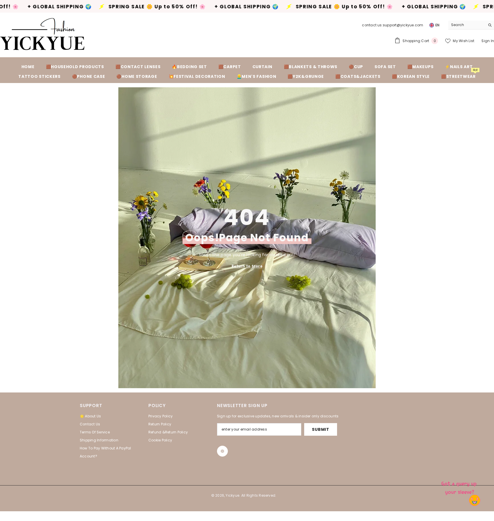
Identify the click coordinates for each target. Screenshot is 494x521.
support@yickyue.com (403, 25)
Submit (320, 429)
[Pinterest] (222, 451)
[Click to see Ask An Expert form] (459, 486)
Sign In (487, 40)
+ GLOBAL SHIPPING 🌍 (203, 6)
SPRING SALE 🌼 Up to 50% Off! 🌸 (113, 6)
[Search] (471, 25)
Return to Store (247, 265)
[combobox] (466, 25)
